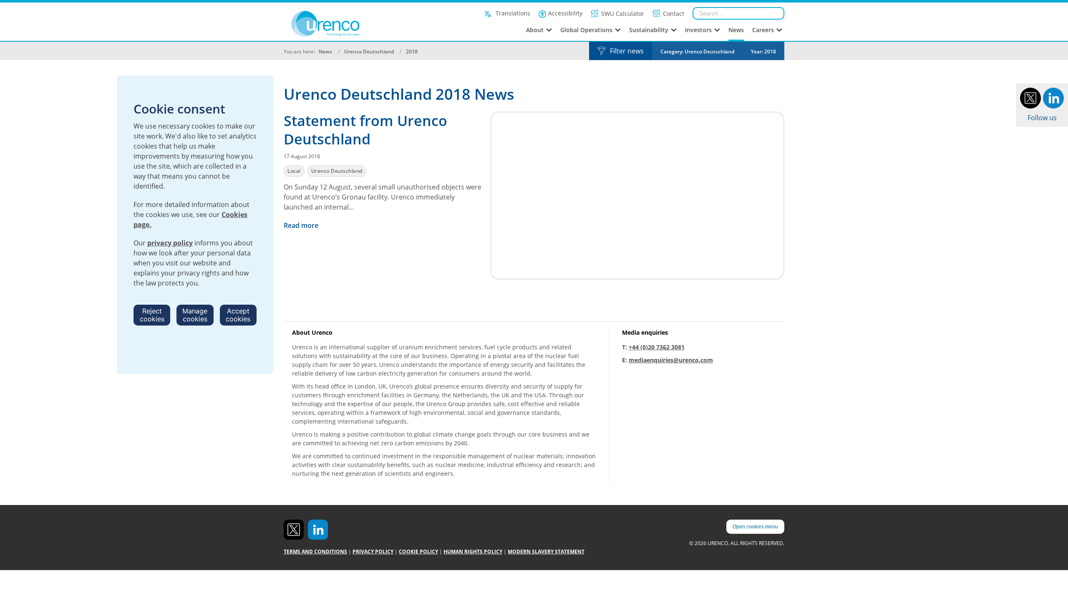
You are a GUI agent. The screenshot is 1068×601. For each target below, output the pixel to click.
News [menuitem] (736, 30)
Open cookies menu (755, 527)
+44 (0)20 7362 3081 (657, 347)
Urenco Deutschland (369, 51)
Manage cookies (194, 315)
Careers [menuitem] (763, 30)
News (325, 51)
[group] (697, 51)
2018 (412, 51)
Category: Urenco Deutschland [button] (697, 51)
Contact (673, 14)
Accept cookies (238, 315)
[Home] (344, 24)
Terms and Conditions (315, 551)
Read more (302, 225)
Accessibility (565, 13)
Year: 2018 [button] (763, 51)
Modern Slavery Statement (546, 551)
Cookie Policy (418, 551)
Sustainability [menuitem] (648, 30)
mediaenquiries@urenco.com (671, 360)
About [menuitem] (535, 30)
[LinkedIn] (1053, 97)
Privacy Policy (373, 551)
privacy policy (170, 242)
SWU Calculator (622, 14)
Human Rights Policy (472, 551)
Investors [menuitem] (698, 30)
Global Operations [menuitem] (586, 30)
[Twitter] (1030, 97)
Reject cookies (152, 315)
